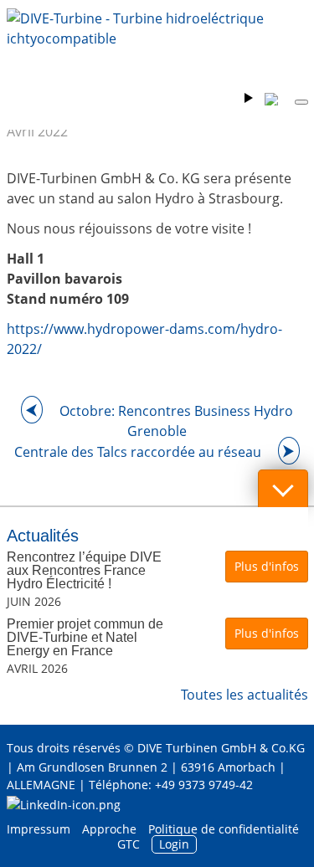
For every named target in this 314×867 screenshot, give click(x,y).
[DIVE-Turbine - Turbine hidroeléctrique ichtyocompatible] (157, 41)
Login (174, 844)
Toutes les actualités (244, 694)
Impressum (38, 829)
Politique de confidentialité (223, 829)
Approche (109, 829)
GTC (128, 844)
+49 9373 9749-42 (204, 785)
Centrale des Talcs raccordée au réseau (137, 452)
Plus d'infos (266, 566)
